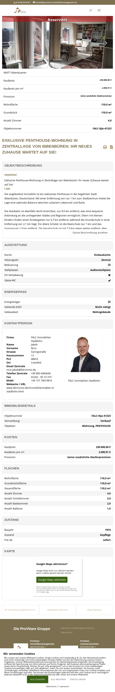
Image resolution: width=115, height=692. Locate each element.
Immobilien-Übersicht (57, 610)
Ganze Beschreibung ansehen (90, 232)
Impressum (66, 628)
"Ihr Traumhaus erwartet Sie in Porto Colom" (20, 610)
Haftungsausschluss (83, 628)
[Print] (105, 147)
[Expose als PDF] (111, 147)
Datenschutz (67, 632)
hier (47, 592)
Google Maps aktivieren (52, 579)
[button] (8, 42)
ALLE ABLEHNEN (58, 679)
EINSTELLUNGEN (78, 679)
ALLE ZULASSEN (37, 679)
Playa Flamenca (94, 610)
